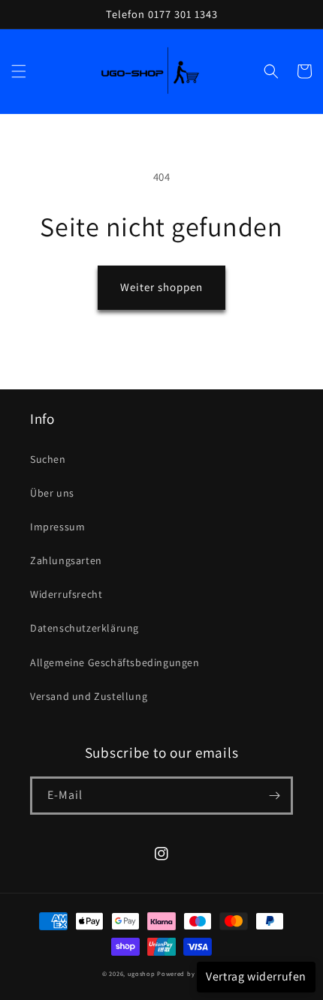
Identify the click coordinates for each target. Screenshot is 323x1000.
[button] (18, 71)
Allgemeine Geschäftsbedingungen (115, 662)
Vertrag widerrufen (256, 976)
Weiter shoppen (161, 287)
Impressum (57, 526)
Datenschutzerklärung (84, 628)
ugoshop (141, 973)
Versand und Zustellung (88, 696)
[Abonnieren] (274, 795)
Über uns (52, 493)
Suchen (48, 459)
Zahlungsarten (66, 560)
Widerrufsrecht (66, 594)
